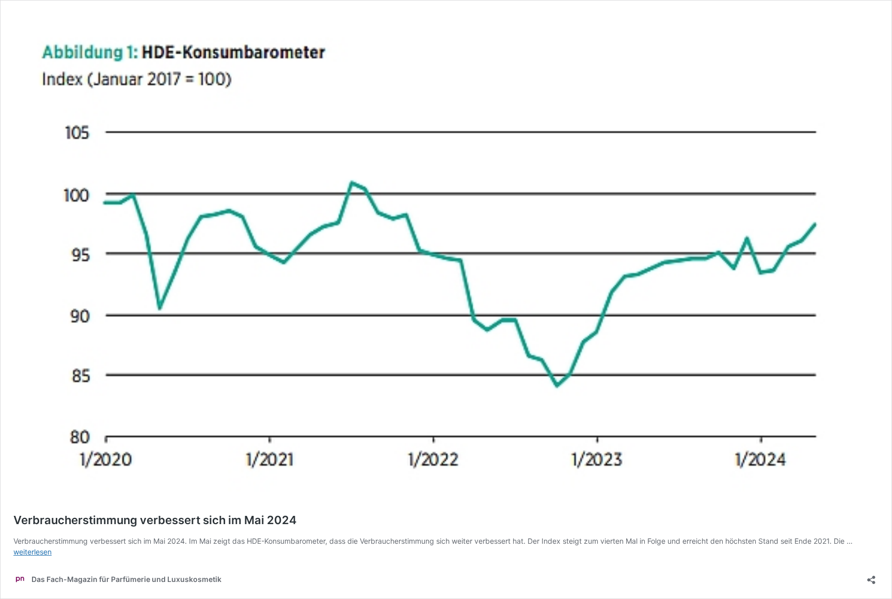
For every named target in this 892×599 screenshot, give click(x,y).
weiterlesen (32, 551)
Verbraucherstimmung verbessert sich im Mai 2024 (155, 520)
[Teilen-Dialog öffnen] (871, 577)
